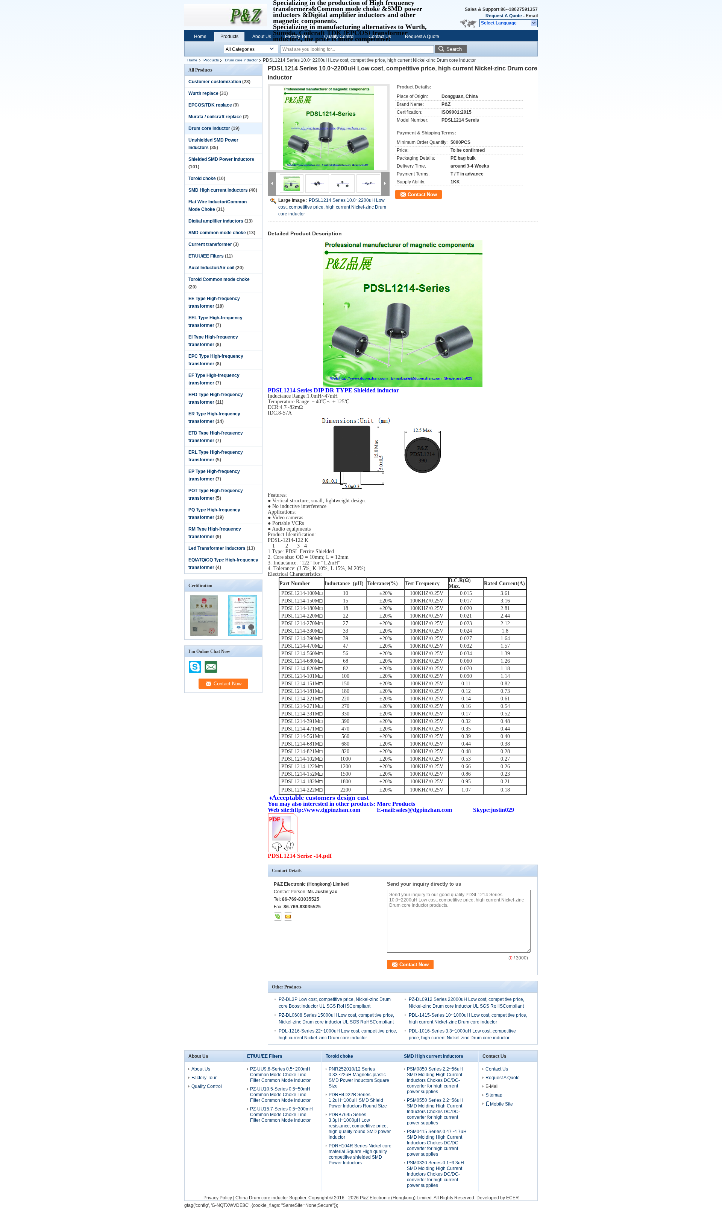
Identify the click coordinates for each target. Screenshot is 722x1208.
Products (229, 36)
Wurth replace (203, 93)
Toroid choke (202, 178)
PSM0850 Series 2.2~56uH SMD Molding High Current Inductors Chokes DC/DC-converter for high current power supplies (435, 1080)
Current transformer (210, 244)
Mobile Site (501, 1104)
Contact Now (422, 194)
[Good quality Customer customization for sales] (204, 634)
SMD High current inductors (218, 190)
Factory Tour (297, 36)
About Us (261, 36)
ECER (512, 1197)
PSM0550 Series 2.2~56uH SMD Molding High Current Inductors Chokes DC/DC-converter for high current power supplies (435, 1112)
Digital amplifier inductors (215, 221)
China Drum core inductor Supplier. (271, 1197)
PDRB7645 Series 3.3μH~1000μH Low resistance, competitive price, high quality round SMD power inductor (360, 1126)
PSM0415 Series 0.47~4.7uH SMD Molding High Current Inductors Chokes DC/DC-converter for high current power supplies (437, 1143)
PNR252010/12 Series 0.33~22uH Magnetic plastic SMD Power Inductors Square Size (359, 1077)
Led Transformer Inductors (217, 548)
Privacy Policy (217, 1197)
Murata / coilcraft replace (215, 116)
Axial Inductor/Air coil (211, 267)
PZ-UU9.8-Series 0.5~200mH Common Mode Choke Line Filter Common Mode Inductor (280, 1074)
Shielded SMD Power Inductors (221, 159)
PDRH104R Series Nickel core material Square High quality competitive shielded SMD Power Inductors (360, 1154)
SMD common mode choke (217, 232)
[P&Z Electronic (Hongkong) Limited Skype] (278, 916)
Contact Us (380, 36)
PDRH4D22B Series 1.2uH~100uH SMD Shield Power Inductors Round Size (358, 1100)
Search (454, 49)
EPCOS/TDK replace (210, 105)
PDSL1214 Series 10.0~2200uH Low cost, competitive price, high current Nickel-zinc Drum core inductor (332, 207)
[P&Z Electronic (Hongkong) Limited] (534, 23)
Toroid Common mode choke (219, 279)
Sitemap (493, 1095)
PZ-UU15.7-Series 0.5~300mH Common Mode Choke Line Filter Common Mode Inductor (281, 1114)
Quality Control (339, 36)
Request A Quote (503, 15)
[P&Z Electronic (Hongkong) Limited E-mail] (288, 916)
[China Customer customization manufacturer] (225, 15)
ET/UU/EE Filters (206, 256)
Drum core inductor (241, 60)
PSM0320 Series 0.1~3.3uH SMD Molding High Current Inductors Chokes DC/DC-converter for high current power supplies (435, 1174)
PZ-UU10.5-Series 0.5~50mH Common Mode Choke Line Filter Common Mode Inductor (280, 1094)
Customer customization (214, 81)
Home (200, 36)
